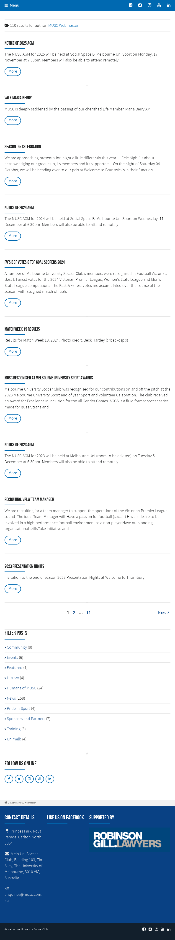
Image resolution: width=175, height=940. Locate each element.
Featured (14, 667)
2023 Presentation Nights (24, 566)
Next (162, 612)
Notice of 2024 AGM (19, 207)
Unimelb (14, 739)
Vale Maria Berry (18, 97)
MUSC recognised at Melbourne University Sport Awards (49, 377)
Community (17, 647)
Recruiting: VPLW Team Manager (29, 499)
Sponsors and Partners (26, 718)
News (11, 698)
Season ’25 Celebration (23, 146)
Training (14, 728)
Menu (14, 5)
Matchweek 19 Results (22, 329)
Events (12, 657)
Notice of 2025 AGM (19, 43)
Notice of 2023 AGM (19, 444)
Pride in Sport (18, 708)
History (13, 677)
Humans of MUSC (21, 688)
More (12, 71)
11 (88, 613)
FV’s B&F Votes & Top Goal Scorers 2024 (35, 262)
